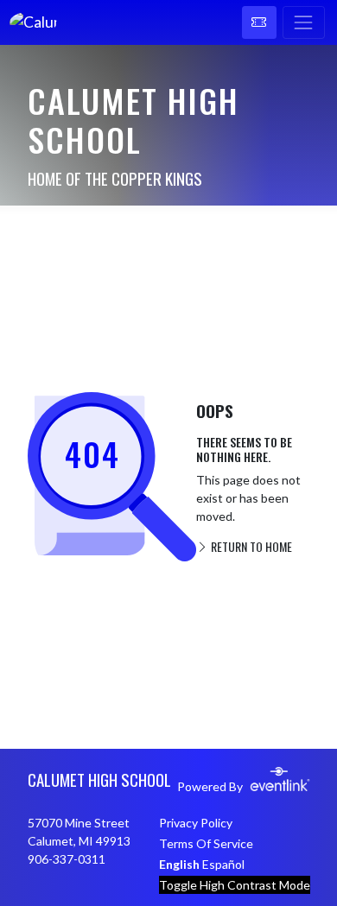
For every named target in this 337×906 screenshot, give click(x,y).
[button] (259, 22)
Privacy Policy (195, 822)
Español (223, 864)
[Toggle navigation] (304, 22)
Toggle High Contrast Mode (234, 884)
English (179, 864)
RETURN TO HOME (250, 546)
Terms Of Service (206, 843)
